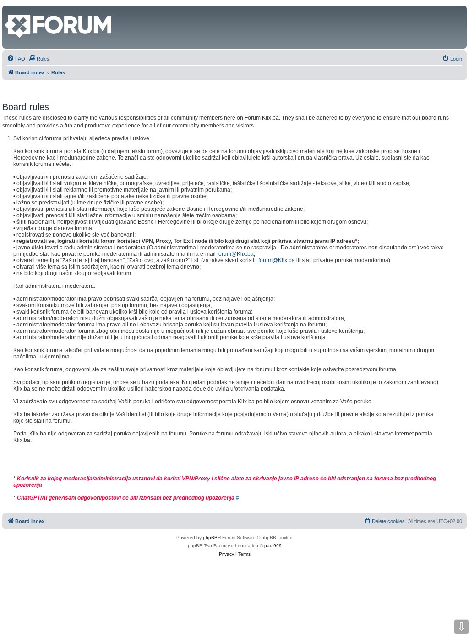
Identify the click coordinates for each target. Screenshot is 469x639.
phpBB (210, 537)
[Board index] (10, 10)
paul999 (273, 545)
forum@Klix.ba (235, 254)
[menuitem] (16, 58)
